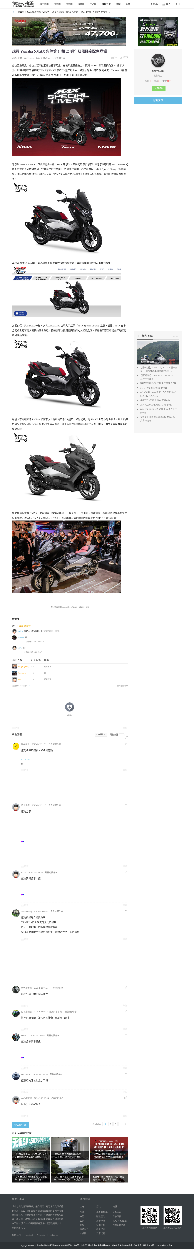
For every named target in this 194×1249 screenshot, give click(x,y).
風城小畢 (25, 805)
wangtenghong (23, 666)
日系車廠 (117, 1216)
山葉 (82, 1221)
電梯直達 (114, 734)
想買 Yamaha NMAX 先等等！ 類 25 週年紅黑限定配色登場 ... (81, 12)
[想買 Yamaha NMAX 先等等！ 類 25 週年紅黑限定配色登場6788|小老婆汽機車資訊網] (66, 291)
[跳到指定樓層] (126, 737)
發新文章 (158, 100)
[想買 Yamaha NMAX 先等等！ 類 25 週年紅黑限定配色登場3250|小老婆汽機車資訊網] (66, 374)
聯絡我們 (16, 1235)
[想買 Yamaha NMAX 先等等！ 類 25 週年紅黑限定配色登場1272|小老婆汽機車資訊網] (66, 557)
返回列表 (96, 1124)
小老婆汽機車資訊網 (13, 12)
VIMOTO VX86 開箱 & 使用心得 (155, 400)
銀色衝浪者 (26, 988)
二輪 (82, 1206)
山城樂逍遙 (26, 1012)
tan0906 (24, 1035)
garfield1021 (26, 1098)
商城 (118, 4)
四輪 (115, 1206)
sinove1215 (29, 58)
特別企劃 (100, 1225)
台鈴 (82, 1225)
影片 (128, 4)
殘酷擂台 (100, 1216)
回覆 (17, 728)
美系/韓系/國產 (120, 1221)
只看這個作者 (58, 58)
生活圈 (93, 4)
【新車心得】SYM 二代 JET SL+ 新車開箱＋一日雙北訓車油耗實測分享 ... (158, 369)
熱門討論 (44, 4)
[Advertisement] (93, 787)
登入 (168, 4)
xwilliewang (26, 911)
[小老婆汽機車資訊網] (23, 7)
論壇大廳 (106, 4)
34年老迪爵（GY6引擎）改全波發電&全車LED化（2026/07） (158, 394)
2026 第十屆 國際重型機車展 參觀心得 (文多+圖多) (157, 419)
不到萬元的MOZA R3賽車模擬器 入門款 (158, 383)
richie (23, 872)
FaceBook (29, 1235)
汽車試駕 (100, 1233)
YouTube (41, 1235)
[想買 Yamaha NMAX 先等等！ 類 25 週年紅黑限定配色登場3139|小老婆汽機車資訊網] (66, 468)
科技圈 (81, 4)
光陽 (82, 1212)
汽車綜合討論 (119, 1225)
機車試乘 (100, 1229)
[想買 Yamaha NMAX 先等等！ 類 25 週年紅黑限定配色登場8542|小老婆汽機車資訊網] (66, 117)
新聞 (20, 58)
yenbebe (20, 631)
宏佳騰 (83, 1233)
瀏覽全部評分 (122, 686)
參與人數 (17, 660)
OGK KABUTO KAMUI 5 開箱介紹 (156, 405)
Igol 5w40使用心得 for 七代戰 (153, 388)
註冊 (177, 4)
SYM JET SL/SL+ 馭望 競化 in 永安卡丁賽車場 (158, 411)
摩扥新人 (25, 744)
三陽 (82, 1216)
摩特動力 (84, 1229)
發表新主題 (20, 1125)
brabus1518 (26, 1074)
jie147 (20, 648)
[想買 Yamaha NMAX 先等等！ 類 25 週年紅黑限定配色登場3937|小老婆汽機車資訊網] (66, 217)
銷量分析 (100, 1221)
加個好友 (158, 88)
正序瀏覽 (100, 734)
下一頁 (123, 1124)
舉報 (125, 728)
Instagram (54, 1235)
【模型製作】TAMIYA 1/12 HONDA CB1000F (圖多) (156, 377)
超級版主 (158, 76)
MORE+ (175, 337)
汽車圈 (69, 4)
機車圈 (57, 4)
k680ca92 (21, 638)
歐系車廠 (117, 1212)
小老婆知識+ (102, 1212)
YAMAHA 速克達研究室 (38, 12)
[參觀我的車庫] (158, 66)
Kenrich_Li (22, 673)
